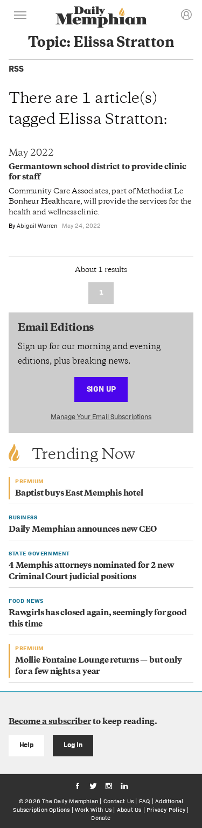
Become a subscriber (50, 722)
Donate (100, 818)
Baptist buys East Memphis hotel (79, 494)
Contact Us (118, 801)
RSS (16, 69)
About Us (129, 809)
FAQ (144, 801)
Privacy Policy (166, 809)
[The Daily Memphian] (101, 18)
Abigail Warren (37, 225)
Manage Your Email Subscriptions (101, 417)
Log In (73, 745)
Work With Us (93, 809)
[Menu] (20, 16)
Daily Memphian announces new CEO (83, 530)
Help (26, 745)
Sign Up (101, 388)
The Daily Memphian (70, 801)
